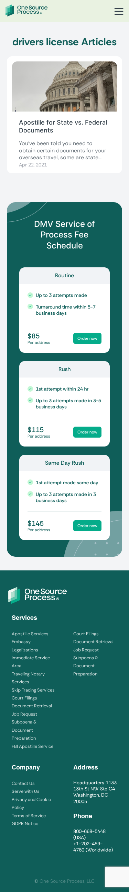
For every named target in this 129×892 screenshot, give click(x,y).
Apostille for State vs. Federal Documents (63, 126)
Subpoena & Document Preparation (24, 730)
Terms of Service (29, 816)
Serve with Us (26, 791)
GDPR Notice (25, 823)
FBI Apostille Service (32, 746)
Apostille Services (30, 634)
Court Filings (24, 698)
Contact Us (23, 783)
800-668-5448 (89, 831)
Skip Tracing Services (33, 690)
